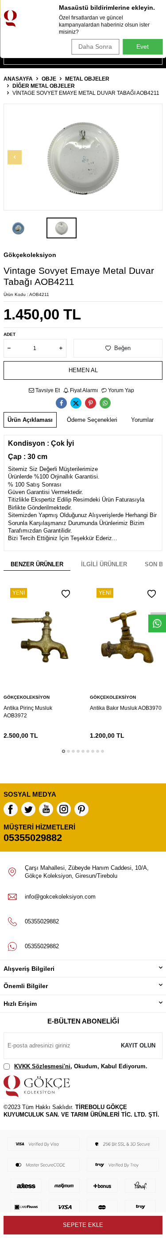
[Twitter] (28, 809)
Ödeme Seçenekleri (92, 420)
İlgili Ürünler (104, 564)
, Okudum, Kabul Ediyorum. (80, 1066)
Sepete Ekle (83, 1225)
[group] (83, 157)
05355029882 (33, 837)
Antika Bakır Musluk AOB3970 (126, 708)
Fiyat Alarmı (83, 390)
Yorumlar (142, 420)
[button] (15, 157)
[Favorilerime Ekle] (66, 594)
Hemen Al (83, 370)
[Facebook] (11, 809)
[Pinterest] (81, 809)
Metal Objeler (87, 79)
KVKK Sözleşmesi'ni (42, 1066)
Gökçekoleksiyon (30, 254)
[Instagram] (64, 809)
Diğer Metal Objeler (43, 86)
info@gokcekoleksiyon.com (60, 896)
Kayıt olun (138, 1045)
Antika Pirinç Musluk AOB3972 (28, 711)
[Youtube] (46, 809)
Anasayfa (18, 79)
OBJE (49, 79)
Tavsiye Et (47, 390)
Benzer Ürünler (37, 564)
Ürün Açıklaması (30, 420)
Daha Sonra (95, 46)
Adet (9, 334)
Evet (142, 46)
